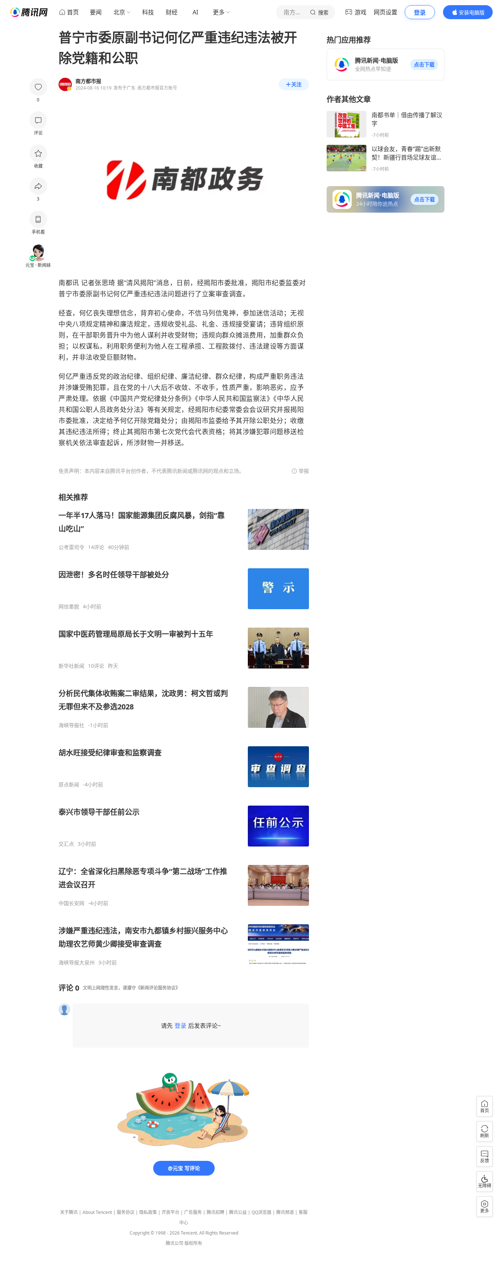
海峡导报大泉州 (77, 962)
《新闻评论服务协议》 (158, 988)
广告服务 (193, 1212)
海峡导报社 (71, 725)
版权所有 (193, 1243)
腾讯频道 (285, 1212)
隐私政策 (148, 1212)
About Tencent (97, 1212)
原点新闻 (69, 784)
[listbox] (184, 729)
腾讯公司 (174, 1243)
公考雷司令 (71, 547)
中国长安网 (71, 903)
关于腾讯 (69, 1212)
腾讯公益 (238, 1212)
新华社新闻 (71, 666)
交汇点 (66, 844)
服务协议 (125, 1212)
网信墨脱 (69, 606)
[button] (424, 64)
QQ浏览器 (261, 1212)
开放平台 (170, 1212)
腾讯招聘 (215, 1212)
